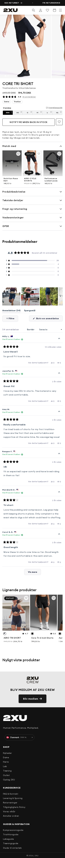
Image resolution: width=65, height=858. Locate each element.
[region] (32, 46)
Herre (6, 762)
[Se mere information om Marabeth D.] (59, 492)
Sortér (31, 329)
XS (19, 113)
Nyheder (7, 753)
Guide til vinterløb (12, 848)
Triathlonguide (10, 834)
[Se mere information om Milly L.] (59, 338)
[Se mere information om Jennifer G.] (59, 373)
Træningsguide (10, 843)
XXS (9, 113)
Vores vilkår (9, 811)
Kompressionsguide (13, 830)
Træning (7, 771)
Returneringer (10, 802)
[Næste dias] (60, 296)
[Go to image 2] (7, 75)
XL (59, 113)
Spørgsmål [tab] (29, 311)
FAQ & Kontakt (10, 794)
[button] (60, 10)
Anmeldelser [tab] (11, 311)
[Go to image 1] (5, 76)
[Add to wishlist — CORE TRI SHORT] (59, 122)
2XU (37, 855)
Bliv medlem (30, 698)
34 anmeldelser (29, 97)
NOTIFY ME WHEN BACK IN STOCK (28, 122)
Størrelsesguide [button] (55, 107)
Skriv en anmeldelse (49, 319)
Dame (6, 757)
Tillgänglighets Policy (14, 807)
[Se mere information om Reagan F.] (59, 453)
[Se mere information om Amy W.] (59, 411)
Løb (5, 766)
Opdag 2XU (9, 779)
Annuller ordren (11, 816)
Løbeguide (8, 839)
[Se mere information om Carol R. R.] (59, 534)
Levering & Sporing (13, 798)
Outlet (6, 775)
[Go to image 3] (8, 75)
